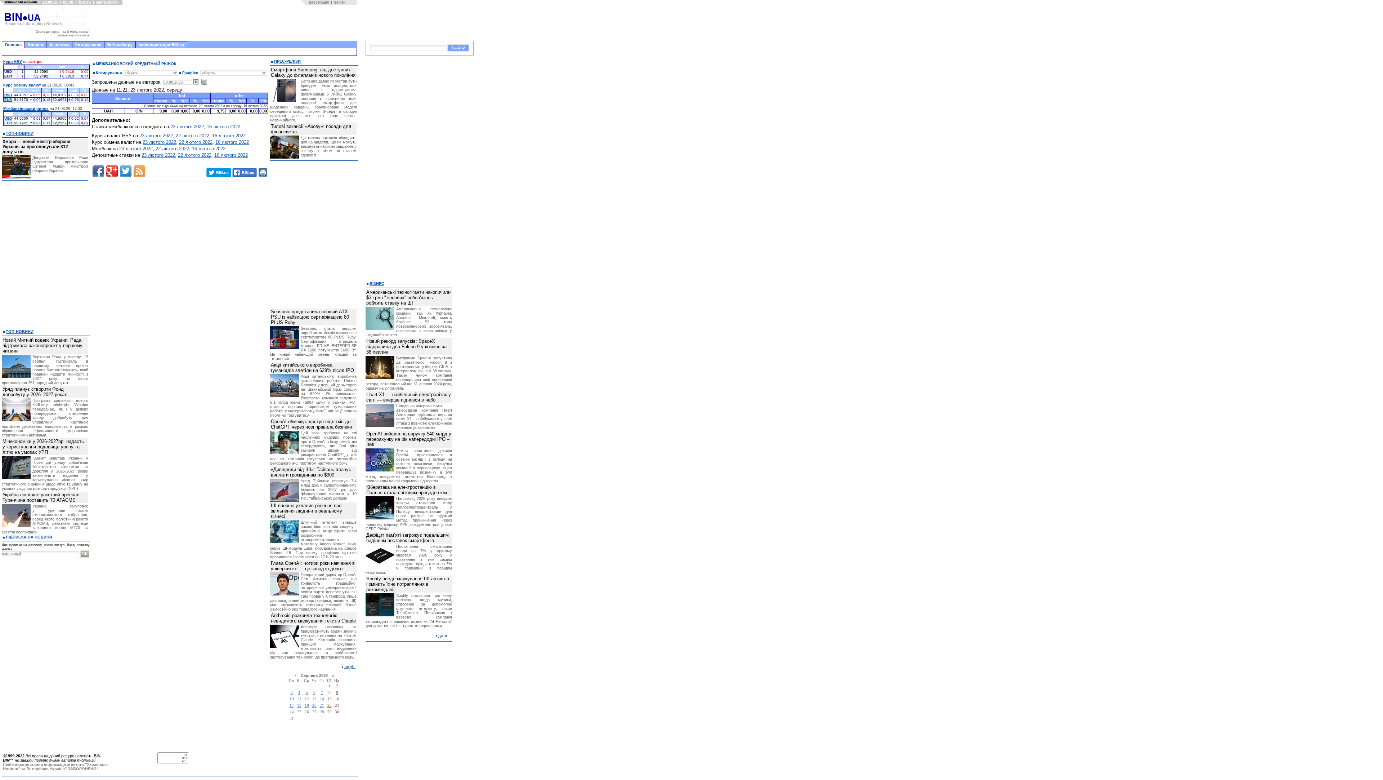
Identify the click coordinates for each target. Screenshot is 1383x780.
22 (329, 706)
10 (292, 699)
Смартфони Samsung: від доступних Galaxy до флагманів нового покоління (313, 72)
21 (322, 706)
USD (8, 95)
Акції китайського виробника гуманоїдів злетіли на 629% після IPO (312, 367)
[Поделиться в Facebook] (98, 171)
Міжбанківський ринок (26, 108)
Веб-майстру (120, 45)
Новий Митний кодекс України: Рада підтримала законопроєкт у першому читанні (42, 345)
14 (322, 699)
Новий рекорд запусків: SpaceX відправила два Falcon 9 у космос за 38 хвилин (406, 346)
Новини (35, 45)
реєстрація (319, 2)
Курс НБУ (12, 61)
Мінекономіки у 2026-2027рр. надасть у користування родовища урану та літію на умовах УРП (43, 447)
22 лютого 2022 (187, 126)
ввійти (339, 2)
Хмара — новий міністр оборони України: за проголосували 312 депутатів (36, 146)
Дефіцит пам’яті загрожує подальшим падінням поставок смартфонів (407, 537)
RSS (86, 2)
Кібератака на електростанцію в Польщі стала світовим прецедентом (406, 489)
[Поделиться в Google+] (112, 171)
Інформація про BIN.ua (161, 45)
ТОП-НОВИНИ (19, 133)
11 (299, 699)
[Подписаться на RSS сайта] (139, 171)
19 (307, 706)
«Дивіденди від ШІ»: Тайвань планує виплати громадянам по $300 (311, 472)
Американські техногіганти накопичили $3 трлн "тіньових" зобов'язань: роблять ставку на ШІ (408, 297)
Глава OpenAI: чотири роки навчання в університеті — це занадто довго (313, 565)
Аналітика (59, 45)
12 (307, 699)
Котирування (88, 45)
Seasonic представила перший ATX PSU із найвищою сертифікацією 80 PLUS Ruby (310, 317)
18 (299, 706)
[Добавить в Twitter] (125, 171)
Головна (13, 45)
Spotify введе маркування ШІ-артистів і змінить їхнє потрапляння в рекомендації (407, 584)
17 (292, 706)
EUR (8, 100)
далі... (350, 667)
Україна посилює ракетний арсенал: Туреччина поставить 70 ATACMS (42, 497)
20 (314, 706)
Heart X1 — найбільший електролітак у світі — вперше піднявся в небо (408, 397)
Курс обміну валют (22, 85)
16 (337, 699)
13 (314, 699)
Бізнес (377, 284)
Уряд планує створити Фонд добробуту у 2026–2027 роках (35, 391)
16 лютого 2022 (223, 126)
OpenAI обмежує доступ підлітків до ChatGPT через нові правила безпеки (311, 424)
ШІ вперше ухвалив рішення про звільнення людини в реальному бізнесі (306, 511)
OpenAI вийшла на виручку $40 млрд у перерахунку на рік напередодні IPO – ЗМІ (408, 439)
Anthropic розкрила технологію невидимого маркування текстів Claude (313, 618)
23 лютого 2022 (156, 135)
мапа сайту (107, 2)
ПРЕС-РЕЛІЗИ (287, 61)
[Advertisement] (225, 23)
